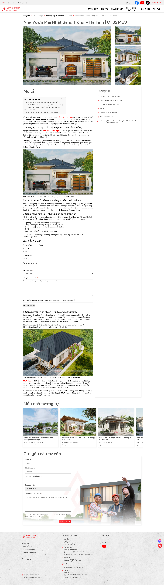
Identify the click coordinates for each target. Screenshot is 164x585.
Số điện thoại (27, 255)
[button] (128, 81)
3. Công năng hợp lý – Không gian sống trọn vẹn (43, 107)
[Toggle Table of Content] (62, 99)
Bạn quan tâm (28, 270)
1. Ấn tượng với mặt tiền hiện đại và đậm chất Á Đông (45, 102)
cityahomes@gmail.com (36, 577)
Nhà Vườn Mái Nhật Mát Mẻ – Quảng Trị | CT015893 (115, 439)
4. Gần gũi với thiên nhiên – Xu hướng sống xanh (42, 112)
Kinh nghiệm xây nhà (131, 9)
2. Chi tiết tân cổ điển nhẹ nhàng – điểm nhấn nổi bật (44, 105)
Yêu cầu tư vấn (29, 110)
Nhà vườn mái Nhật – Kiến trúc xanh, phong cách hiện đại (38, 439)
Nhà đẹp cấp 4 (51, 15)
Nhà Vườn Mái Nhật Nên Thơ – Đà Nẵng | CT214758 (78, 439)
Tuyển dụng (26, 559)
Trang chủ (93, 9)
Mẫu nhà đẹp (117, 9)
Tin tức (156, 9)
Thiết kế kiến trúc (29, 553)
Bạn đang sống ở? (11, 3)
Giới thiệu (145, 9)
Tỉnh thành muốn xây (30, 263)
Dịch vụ (104, 9)
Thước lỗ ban (25, 3)
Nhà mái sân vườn (65, 15)
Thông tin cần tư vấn (30, 278)
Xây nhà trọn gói (28, 549)
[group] (67, 55)
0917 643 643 (156, 3)
